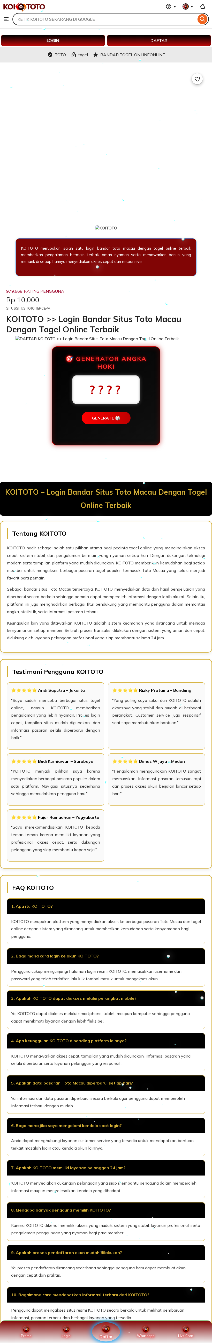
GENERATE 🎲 (106, 418)
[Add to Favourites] (197, 78)
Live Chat (185, 1336)
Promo (26, 1336)
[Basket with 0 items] (202, 6)
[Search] (202, 19)
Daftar (106, 1336)
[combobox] (104, 19)
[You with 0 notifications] (187, 6)
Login (66, 1336)
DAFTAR (159, 40)
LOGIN (53, 40)
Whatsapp (146, 1336)
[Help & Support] (170, 6)
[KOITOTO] (24, 10)
